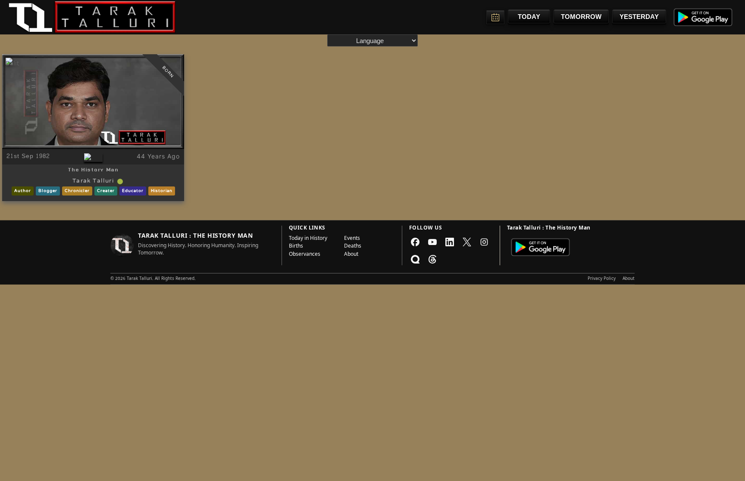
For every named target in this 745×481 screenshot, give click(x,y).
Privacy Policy (602, 279)
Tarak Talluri (93, 181)
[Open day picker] (495, 17)
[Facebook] (415, 242)
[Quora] (415, 259)
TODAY (529, 16)
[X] (467, 242)
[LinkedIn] (450, 242)
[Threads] (432, 259)
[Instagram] (484, 242)
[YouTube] (432, 242)
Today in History (308, 239)
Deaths (352, 247)
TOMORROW (581, 16)
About (351, 255)
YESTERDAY (639, 16)
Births (296, 247)
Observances (304, 255)
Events (352, 239)
